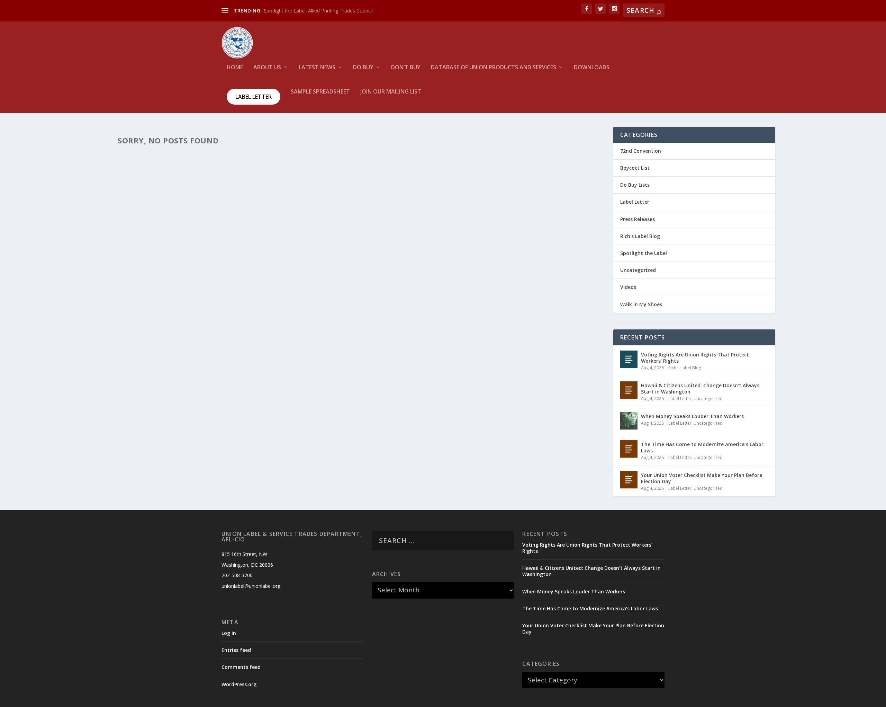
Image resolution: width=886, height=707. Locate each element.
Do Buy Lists (635, 185)
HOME (235, 67)
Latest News (317, 67)
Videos (628, 287)
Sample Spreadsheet (320, 92)
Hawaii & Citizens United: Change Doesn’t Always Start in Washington (700, 388)
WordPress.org (239, 684)
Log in (229, 633)
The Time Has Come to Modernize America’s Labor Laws (702, 447)
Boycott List (635, 168)
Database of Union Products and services (493, 67)
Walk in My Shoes (641, 304)
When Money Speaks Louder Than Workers (692, 416)
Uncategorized (638, 270)
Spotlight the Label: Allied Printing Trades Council (318, 10)
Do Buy (363, 67)
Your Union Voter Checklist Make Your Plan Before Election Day (701, 478)
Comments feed (241, 667)
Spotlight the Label (643, 253)
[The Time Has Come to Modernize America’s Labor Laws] (629, 449)
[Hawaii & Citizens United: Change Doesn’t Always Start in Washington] (629, 390)
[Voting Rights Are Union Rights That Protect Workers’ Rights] (629, 359)
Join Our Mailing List (390, 92)
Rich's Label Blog (640, 236)
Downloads (591, 67)
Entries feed (236, 650)
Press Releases (637, 219)
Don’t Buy (406, 67)
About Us (267, 67)
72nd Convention (640, 151)
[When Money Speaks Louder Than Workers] (629, 421)
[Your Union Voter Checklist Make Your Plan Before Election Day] (629, 479)
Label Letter (253, 96)
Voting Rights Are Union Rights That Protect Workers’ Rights (695, 357)
